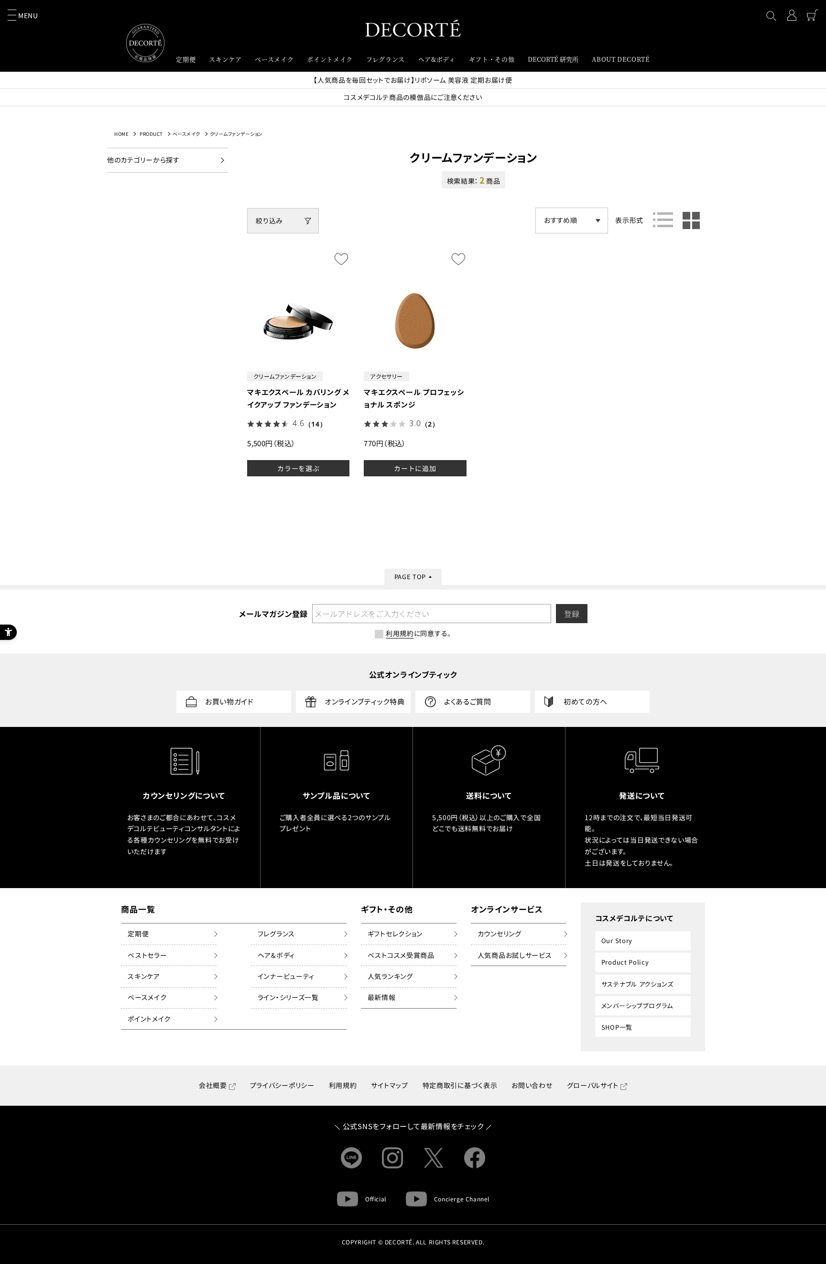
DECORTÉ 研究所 (553, 59)
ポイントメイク (149, 1018)
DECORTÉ (413, 28)
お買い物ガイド (229, 701)
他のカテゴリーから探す (143, 160)
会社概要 (213, 1085)
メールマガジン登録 (273, 613)
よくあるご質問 (467, 701)
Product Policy (625, 962)
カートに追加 (415, 468)
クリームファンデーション (236, 133)
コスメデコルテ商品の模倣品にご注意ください (413, 97)
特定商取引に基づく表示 (460, 1085)
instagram (392, 1158)
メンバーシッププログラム (637, 1005)
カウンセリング (500, 933)
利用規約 (343, 1085)
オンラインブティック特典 (364, 701)
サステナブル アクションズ (637, 984)
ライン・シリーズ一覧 (288, 997)
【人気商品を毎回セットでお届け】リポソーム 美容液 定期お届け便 (413, 80)
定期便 (138, 933)
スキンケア (144, 976)
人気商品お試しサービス (515, 955)
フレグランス (276, 933)
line (351, 1158)
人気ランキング (390, 976)
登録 (571, 613)
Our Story (616, 940)
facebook (475, 1158)
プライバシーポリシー (282, 1085)
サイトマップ (389, 1085)
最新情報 (382, 997)
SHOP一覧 (616, 1027)
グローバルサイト (593, 1085)
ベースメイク (186, 133)
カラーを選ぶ (298, 468)
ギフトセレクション (395, 933)
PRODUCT (151, 133)
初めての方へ (586, 701)
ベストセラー (147, 955)
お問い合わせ (531, 1085)
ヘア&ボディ (276, 955)
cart (812, 15)
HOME (121, 133)
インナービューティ (286, 976)
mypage (791, 15)
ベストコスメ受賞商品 (401, 955)
